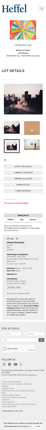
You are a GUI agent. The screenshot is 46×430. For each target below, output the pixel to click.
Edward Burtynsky (15, 243)
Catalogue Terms (8, 388)
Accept (37, 426)
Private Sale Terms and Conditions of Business (18, 390)
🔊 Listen (11, 287)
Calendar (5, 386)
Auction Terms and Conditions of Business (16, 384)
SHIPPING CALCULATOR (23, 179)
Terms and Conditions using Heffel (14, 397)
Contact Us (5, 399)
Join (41, 340)
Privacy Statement (8, 402)
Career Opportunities (9, 406)
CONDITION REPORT (23, 191)
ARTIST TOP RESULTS (23, 166)
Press (4, 393)
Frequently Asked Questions (12, 381)
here (30, 426)
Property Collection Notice (11, 395)
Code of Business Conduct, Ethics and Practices (19, 404)
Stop (18, 287)
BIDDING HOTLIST (23, 185)
